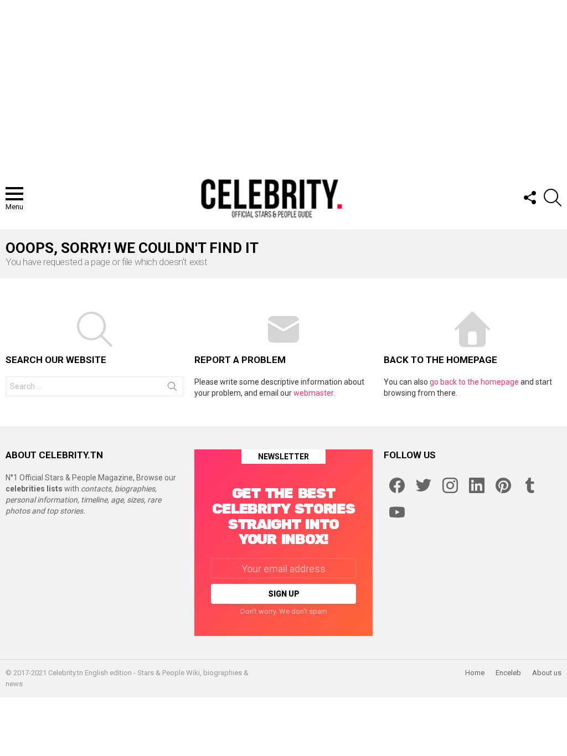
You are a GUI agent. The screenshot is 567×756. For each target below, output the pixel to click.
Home (474, 673)
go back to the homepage (474, 381)
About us (546, 673)
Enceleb (508, 673)
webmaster (313, 393)
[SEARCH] (552, 197)
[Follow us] (529, 197)
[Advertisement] (283, 83)
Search (172, 388)
